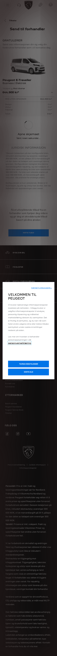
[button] (41, 288)
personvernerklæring (19, 343)
